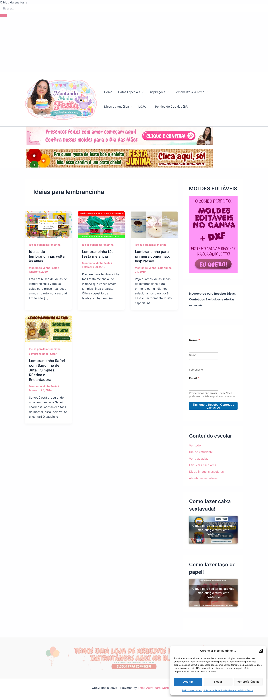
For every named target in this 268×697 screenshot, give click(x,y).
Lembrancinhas (38, 353)
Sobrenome (196, 369)
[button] (261, 651)
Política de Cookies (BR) (172, 106)
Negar (218, 681)
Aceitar (188, 681)
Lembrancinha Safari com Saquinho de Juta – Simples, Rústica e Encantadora (47, 370)
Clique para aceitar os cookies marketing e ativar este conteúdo (213, 530)
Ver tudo (195, 445)
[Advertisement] (134, 44)
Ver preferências (248, 681)
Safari (53, 353)
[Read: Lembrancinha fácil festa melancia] (101, 224)
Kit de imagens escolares (206, 471)
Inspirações (157, 92)
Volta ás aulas (198, 458)
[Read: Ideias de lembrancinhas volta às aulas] (48, 224)
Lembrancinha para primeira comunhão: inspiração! (152, 256)
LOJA (142, 106)
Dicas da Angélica (116, 106)
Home (108, 92)
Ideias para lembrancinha (45, 244)
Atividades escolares (203, 478)
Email (194, 378)
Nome (192, 355)
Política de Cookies (192, 690)
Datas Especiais (129, 92)
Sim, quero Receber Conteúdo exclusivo (213, 406)
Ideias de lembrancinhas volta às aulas (47, 256)
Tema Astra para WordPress (157, 688)
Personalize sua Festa (189, 92)
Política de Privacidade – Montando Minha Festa (228, 690)
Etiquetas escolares (202, 465)
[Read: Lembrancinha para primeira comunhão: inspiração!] (154, 224)
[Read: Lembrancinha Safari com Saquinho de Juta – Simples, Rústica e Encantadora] (48, 328)
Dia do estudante (201, 452)
